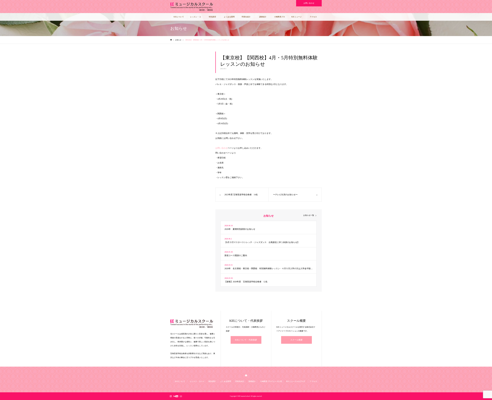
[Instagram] (170, 396)
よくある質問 (229, 17)
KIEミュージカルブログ (296, 18)
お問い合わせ (309, 3)
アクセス (313, 17)
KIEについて (179, 17)
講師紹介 (262, 17)
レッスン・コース (195, 18)
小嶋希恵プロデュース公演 (279, 18)
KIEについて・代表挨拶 (246, 340)
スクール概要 (296, 340)
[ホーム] (171, 40)
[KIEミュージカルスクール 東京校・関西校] (191, 6)
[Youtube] (176, 396)
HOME (246, 375)
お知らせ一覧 (308, 215)
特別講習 (212, 17)
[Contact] (181, 396)
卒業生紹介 (246, 17)
